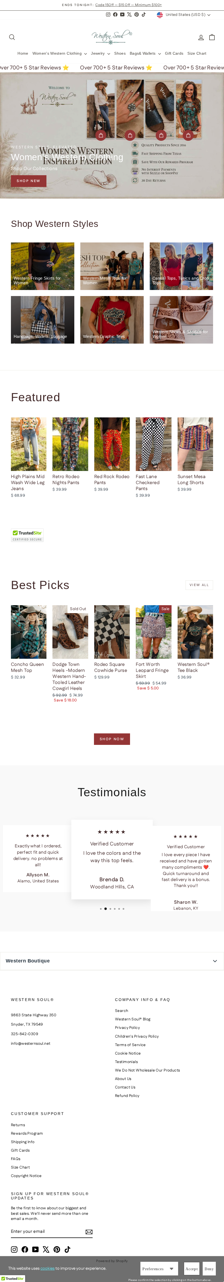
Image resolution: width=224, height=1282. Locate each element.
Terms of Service (130, 1045)
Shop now (112, 739)
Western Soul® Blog (133, 1019)
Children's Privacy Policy (137, 1036)
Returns (18, 1125)
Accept (191, 1269)
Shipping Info (23, 1142)
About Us (123, 1079)
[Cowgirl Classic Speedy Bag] (100, 135)
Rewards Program (27, 1133)
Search (121, 1011)
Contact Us (125, 1087)
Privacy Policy (127, 1028)
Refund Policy (127, 1096)
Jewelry (98, 53)
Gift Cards (174, 53)
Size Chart (197, 53)
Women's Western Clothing (58, 53)
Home (22, 53)
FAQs (15, 1159)
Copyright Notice (26, 1176)
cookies (47, 1268)
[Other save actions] (171, 1268)
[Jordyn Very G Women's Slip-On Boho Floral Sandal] (161, 135)
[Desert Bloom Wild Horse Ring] (130, 135)
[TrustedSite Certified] (27, 535)
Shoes (120, 53)
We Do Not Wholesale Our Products (147, 1070)
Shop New (29, 180)
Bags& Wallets (143, 53)
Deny (209, 1269)
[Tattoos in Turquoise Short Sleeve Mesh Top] (188, 135)
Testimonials (126, 1062)
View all (199, 585)
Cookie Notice (128, 1053)
